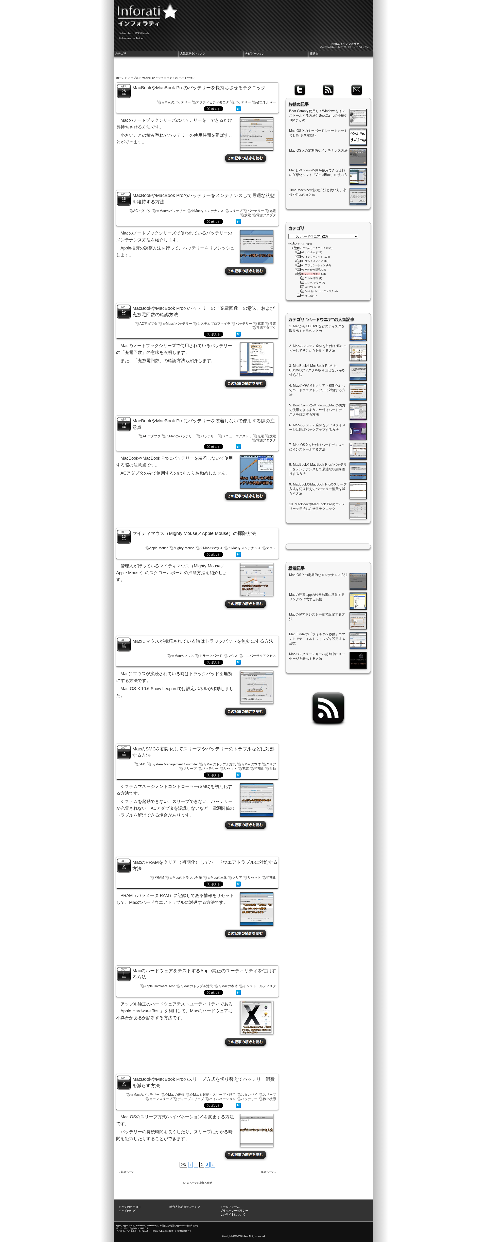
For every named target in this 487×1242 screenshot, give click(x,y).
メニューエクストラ (237, 436)
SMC (142, 764)
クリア (271, 764)
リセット (230, 768)
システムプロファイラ (213, 324)
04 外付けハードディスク (319, 291)
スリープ (235, 211)
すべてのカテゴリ (130, 1206)
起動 (272, 768)
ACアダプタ (142, 211)
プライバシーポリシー (234, 1210)
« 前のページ (126, 1172)
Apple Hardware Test (159, 986)
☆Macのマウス (211, 548)
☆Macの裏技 (174, 1094)
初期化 (259, 768)
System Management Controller (174, 764)
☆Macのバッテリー (176, 102)
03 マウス (310, 286)
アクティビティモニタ (212, 102)
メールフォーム (230, 1206)
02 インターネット (312, 256)
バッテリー (242, 102)
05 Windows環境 (311, 269)
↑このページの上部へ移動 (197, 1182)
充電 (272, 211)
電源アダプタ (266, 215)
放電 (247, 215)
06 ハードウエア (310, 274)
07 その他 (307, 295)
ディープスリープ (191, 1099)
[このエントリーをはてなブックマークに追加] (238, 110)
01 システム (308, 252)
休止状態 (269, 1099)
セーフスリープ (160, 1099)
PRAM (159, 877)
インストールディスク (259, 986)
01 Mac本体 (311, 278)
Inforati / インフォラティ (346, 43)
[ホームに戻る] (147, 12)
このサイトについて (232, 1214)
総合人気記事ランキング (184, 1206)
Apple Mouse (158, 548)
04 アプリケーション (313, 265)
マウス (271, 548)
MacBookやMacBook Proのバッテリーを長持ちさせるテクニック (199, 87)
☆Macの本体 (251, 764)
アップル (133, 77)
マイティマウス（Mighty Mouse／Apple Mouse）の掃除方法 (194, 533)
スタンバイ (249, 1094)
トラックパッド (210, 656)
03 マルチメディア (312, 261)
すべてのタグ (127, 1210)
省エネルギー (266, 102)
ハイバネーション (222, 1099)
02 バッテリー (313, 282)
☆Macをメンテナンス (207, 211)
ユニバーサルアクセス (259, 656)
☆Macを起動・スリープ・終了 (213, 1094)
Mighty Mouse (184, 548)
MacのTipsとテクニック (157, 77)
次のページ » (268, 1172)
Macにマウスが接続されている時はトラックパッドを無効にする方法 (202, 641)
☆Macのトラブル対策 (219, 764)
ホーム (120, 77)
